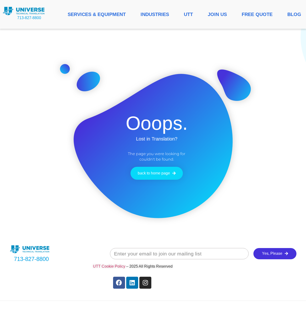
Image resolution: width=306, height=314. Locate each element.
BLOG (294, 14)
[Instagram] (145, 283)
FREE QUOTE (257, 14)
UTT (188, 14)
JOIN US (217, 14)
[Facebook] (119, 283)
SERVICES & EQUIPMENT (97, 14)
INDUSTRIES (155, 14)
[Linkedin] (132, 283)
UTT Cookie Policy (109, 266)
